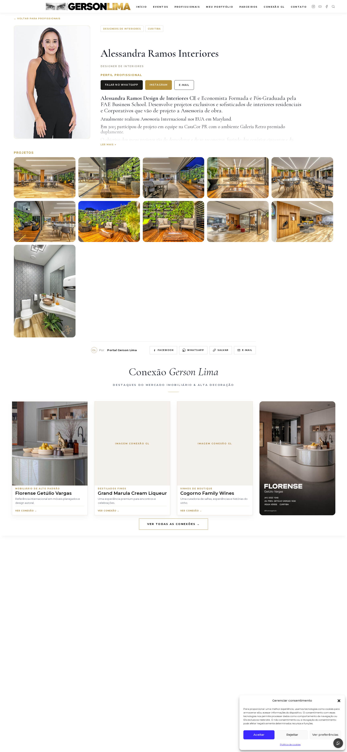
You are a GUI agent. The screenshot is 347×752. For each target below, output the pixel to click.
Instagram (159, 84)
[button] (339, 701)
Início (141, 6)
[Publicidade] (297, 458)
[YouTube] (320, 6)
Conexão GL (274, 6)
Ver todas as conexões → (173, 524)
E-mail (184, 84)
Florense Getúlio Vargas (43, 493)
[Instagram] (313, 6)
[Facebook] (326, 6)
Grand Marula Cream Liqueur (132, 493)
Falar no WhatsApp (121, 84)
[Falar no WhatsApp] (338, 743)
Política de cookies (290, 744)
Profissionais (187, 6)
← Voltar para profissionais (37, 18)
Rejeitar (292, 735)
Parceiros (248, 6)
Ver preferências (325, 735)
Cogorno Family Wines (207, 493)
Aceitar (258, 735)
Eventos (160, 6)
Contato (299, 6)
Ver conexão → (26, 510)
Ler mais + (108, 144)
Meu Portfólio (219, 6)
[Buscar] (333, 6)
